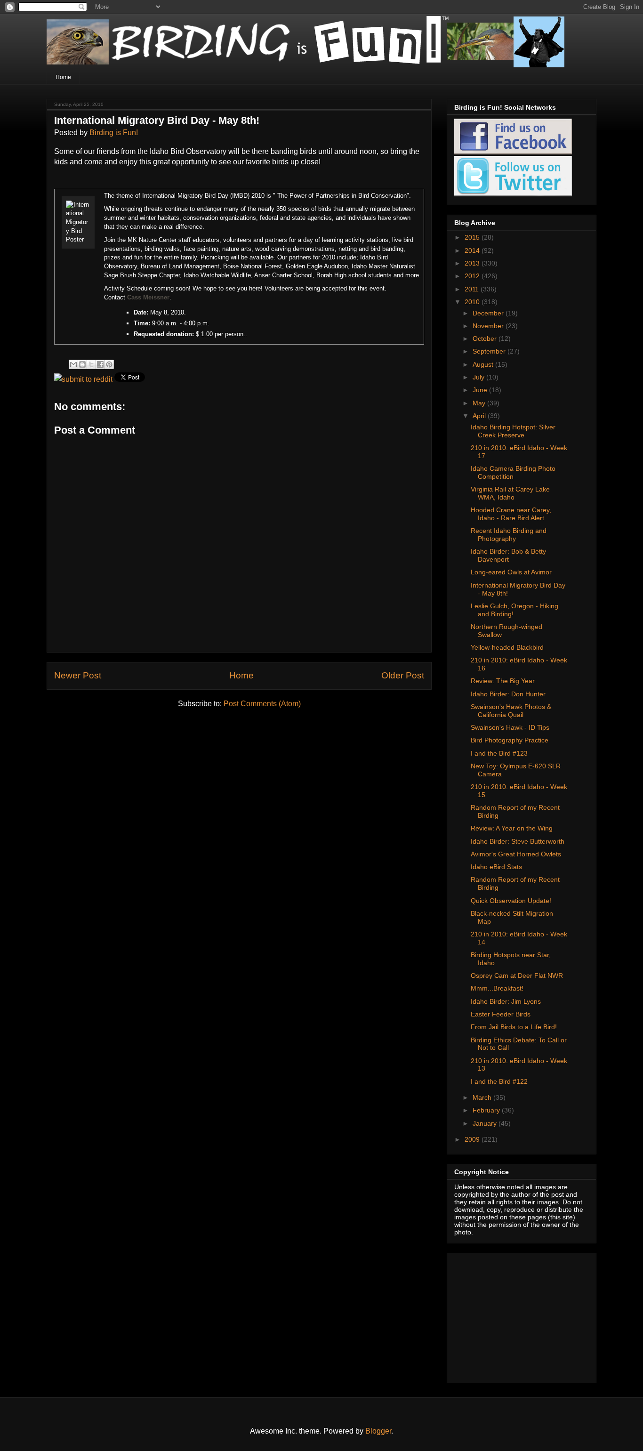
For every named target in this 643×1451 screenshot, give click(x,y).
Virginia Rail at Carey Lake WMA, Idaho (510, 493)
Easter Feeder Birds (500, 1014)
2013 (473, 263)
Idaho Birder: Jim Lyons (506, 1001)
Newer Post (77, 675)
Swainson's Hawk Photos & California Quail (511, 710)
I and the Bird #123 (499, 753)
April (480, 415)
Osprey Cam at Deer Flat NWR (517, 975)
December (489, 313)
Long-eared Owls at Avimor (511, 572)
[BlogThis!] (82, 364)
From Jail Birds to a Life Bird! (514, 1027)
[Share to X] (91, 364)
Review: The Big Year (503, 681)
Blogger (378, 1431)
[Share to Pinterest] (109, 364)
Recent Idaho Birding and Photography (509, 534)
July (479, 377)
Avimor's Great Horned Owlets (516, 854)
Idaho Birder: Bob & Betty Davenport (508, 555)
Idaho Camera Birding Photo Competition (513, 472)
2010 (473, 302)
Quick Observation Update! (511, 900)
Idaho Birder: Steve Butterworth (517, 841)
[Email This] (73, 364)
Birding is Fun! (113, 133)
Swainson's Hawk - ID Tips (510, 727)
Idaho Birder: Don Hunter (508, 694)
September (490, 351)
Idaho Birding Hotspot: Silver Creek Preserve (513, 431)
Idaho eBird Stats (496, 867)
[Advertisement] (513, 1315)
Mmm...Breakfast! (497, 988)
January (485, 1123)
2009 (473, 1139)
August (484, 364)
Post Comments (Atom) (262, 704)
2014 (473, 250)
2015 (473, 237)
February (487, 1110)
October (485, 338)
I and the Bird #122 (499, 1081)
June (481, 390)
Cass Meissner (148, 297)
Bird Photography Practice (509, 740)
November (489, 326)
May (480, 403)
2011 (473, 289)
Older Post (402, 675)
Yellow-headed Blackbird (507, 647)
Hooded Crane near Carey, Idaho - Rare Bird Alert (511, 514)
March (483, 1097)
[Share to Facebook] (100, 364)
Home (63, 77)
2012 (473, 276)
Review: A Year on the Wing (512, 828)
